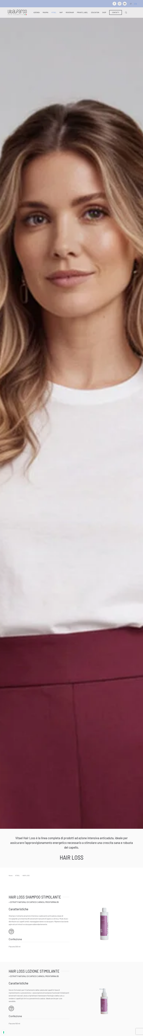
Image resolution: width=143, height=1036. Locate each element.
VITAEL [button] (53, 12)
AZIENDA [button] (36, 12)
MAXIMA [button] (45, 12)
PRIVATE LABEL (82, 12)
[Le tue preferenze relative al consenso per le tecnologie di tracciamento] (4, 1032)
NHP (61, 12)
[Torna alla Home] (17, 12)
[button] (126, 12)
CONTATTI (115, 12)
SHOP (104, 12)
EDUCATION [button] (95, 12)
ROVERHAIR (70, 12)
